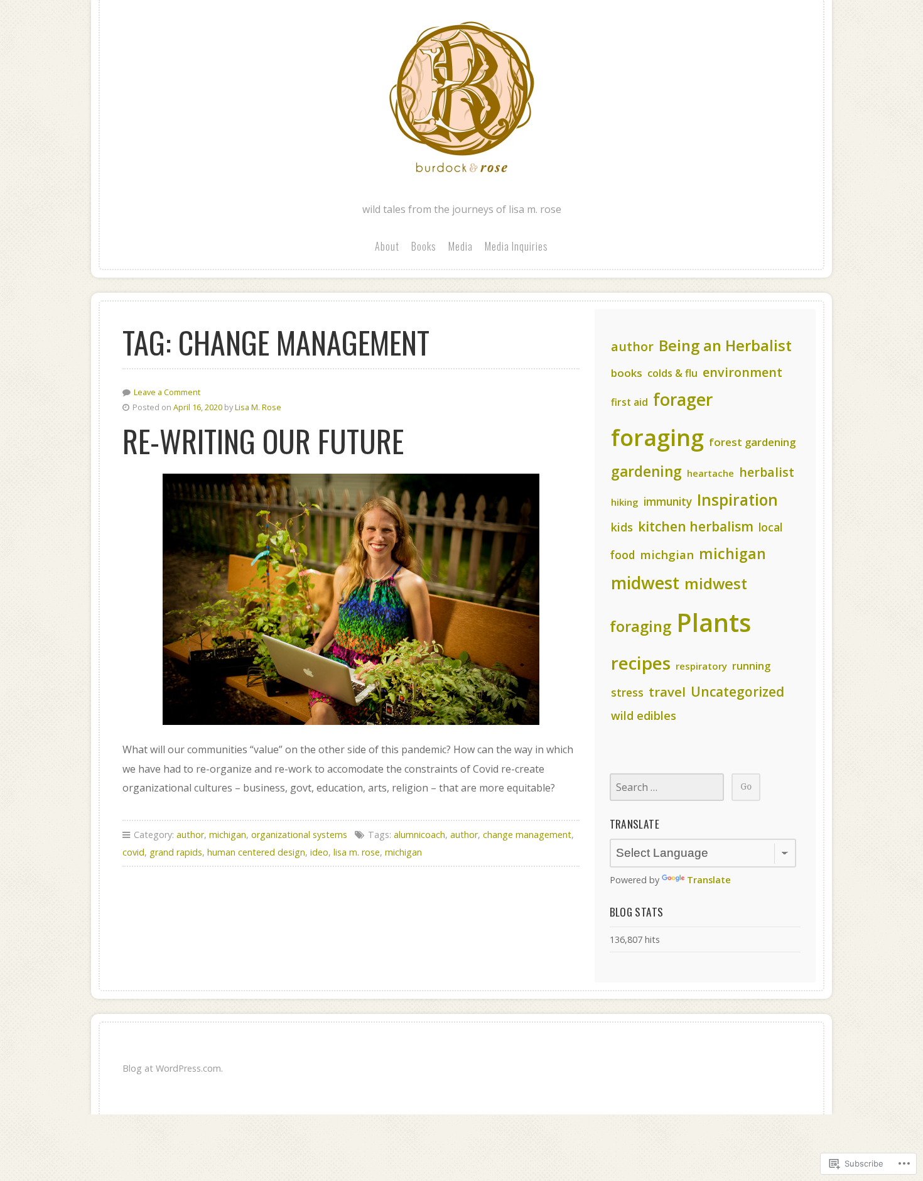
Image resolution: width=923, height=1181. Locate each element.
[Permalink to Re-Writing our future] (351, 599)
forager (683, 399)
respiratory (701, 666)
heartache (710, 473)
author (190, 835)
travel (667, 691)
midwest (645, 582)
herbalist (766, 472)
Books (423, 246)
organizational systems (299, 835)
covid (133, 852)
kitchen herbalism (695, 526)
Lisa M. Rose (258, 407)
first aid (629, 402)
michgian (667, 554)
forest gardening (752, 442)
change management (527, 835)
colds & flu (672, 373)
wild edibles (643, 715)
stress (627, 692)
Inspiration (737, 499)
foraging (657, 437)
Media (460, 246)
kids (622, 527)
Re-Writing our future (263, 440)
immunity (668, 501)
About (387, 246)
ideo (319, 852)
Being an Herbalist (725, 345)
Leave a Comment (167, 392)
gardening (646, 471)
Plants (713, 622)
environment (742, 372)
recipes (641, 663)
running (751, 666)
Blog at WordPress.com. (172, 1068)
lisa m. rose (356, 852)
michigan (227, 835)
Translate (709, 880)
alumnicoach (419, 835)
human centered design (256, 852)
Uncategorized (737, 691)
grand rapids (175, 852)
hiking (625, 502)
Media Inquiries (516, 246)
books (626, 373)
